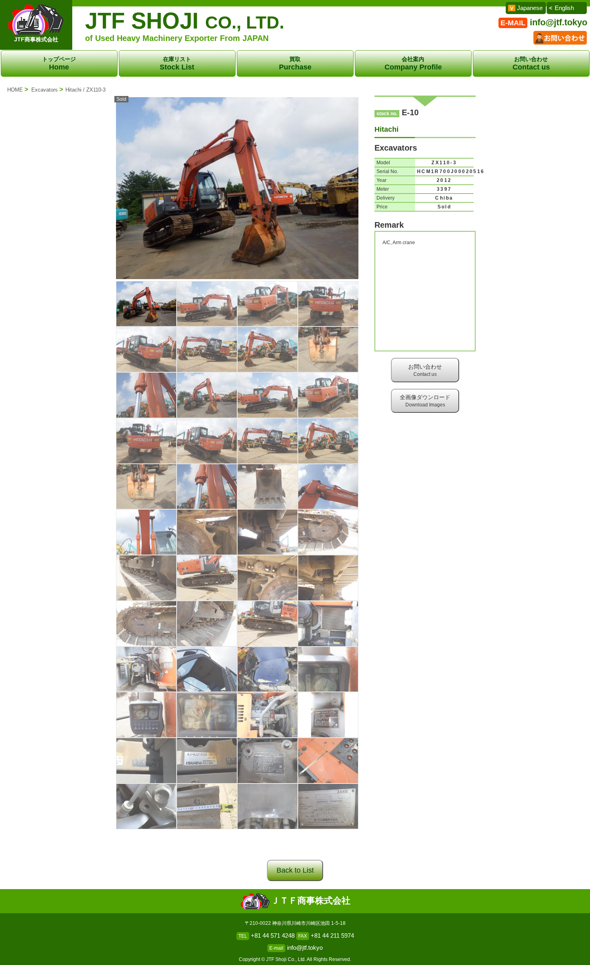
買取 (295, 63)
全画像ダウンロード (425, 401)
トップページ (59, 63)
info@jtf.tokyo (558, 22)
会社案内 (413, 63)
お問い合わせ (531, 63)
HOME (15, 90)
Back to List (295, 870)
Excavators (44, 90)
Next (370, 192)
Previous (104, 192)
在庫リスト (177, 63)
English (564, 7)
